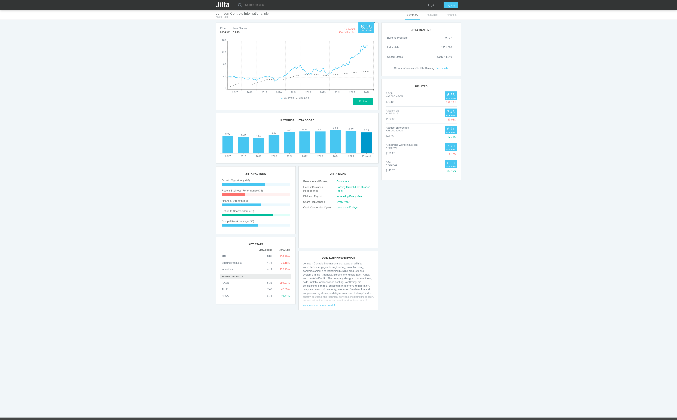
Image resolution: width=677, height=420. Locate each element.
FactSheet (432, 14)
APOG (225, 295)
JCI (224, 256)
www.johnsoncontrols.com (317, 305)
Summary (412, 14)
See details (442, 68)
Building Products (232, 262)
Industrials (227, 269)
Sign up (451, 5)
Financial (452, 14)
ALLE (225, 289)
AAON (225, 282)
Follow (363, 101)
